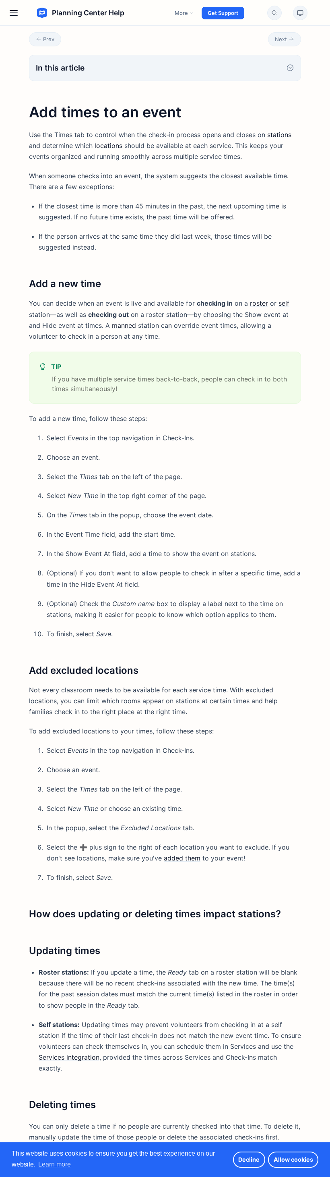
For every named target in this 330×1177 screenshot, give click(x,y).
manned (124, 325)
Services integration (69, 1057)
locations (108, 146)
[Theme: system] (300, 13)
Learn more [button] (54, 1164)
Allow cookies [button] (293, 1159)
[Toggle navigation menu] (13, 13)
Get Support (223, 13)
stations (279, 135)
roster (259, 303)
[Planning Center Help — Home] (71, 13)
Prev (48, 39)
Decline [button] (249, 1159)
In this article (60, 68)
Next (281, 39)
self (283, 303)
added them (182, 858)
